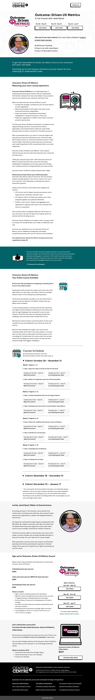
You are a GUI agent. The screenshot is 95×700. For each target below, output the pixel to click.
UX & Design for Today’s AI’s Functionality (70, 683)
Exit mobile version (47, 698)
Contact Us (67, 667)
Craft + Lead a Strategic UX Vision (21, 686)
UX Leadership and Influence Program (69, 690)
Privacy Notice (65, 670)
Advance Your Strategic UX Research (69, 686)
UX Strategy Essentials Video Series (45, 686)
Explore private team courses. (69, 614)
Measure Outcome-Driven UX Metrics (46, 690)
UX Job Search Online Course (20, 690)
